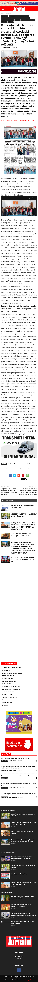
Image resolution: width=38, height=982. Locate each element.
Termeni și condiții (28, 977)
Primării (17, 20)
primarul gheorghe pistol (8, 466)
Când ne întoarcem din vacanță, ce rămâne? (21, 535)
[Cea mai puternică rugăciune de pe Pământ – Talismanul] (5, 907)
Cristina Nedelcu (13, 787)
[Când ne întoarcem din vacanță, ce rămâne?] (5, 536)
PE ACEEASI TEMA (7, 501)
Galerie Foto (4, 20)
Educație (20, 18)
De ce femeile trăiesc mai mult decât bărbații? (24, 515)
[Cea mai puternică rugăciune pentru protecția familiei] (5, 898)
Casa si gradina (8, 678)
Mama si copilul (8, 684)
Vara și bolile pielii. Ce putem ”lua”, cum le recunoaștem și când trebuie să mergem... (18, 767)
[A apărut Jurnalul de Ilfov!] (5, 876)
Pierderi (5, 705)
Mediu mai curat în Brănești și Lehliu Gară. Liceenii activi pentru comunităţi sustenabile (28, 491)
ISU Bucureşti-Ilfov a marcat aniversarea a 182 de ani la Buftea (23, 559)
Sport (22, 20)
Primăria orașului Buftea (24, 463)
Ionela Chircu (12, 760)
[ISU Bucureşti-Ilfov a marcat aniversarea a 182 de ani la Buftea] (5, 559)
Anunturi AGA (7, 702)
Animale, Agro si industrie (11, 689)
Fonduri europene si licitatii (12, 700)
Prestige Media (29, 980)
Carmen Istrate (6, 47)
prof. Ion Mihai (20, 466)
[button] (35, 9)
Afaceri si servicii (8, 692)
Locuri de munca (8, 676)
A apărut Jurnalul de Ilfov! (19, 874)
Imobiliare (6, 670)
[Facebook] (19, 970)
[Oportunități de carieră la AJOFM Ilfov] (5, 507)
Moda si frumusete (9, 681)
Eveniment (26, 18)
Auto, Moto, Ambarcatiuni (12, 668)
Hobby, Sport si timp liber (11, 686)
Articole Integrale (6, 18)
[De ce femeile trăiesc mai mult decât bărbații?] (5, 516)
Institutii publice (8, 694)
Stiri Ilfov (32, 20)
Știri (27, 20)
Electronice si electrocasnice (12, 673)
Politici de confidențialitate (13, 977)
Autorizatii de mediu (10, 697)
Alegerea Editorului (23, 16)
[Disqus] (19, 592)
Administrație (12, 16)
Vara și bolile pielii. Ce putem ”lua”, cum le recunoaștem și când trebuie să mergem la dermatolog (23, 526)
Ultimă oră (11, 22)
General (12, 20)
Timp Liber (4, 22)
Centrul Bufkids (12, 463)
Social (14, 18)
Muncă (3, 509)
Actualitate (4, 16)
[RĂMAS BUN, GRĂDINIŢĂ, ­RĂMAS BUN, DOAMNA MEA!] (5, 924)
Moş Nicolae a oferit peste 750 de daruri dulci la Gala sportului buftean (9, 491)
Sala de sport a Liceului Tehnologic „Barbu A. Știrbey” (15, 468)
